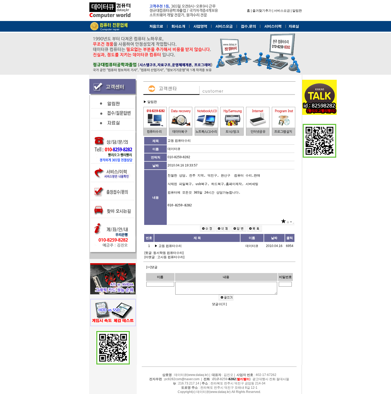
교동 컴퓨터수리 (170, 246)
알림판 (297, 10)
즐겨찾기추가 (262, 10)
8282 (232, 379)
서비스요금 (282, 10)
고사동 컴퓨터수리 (170, 257)
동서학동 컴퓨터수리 (168, 253)
